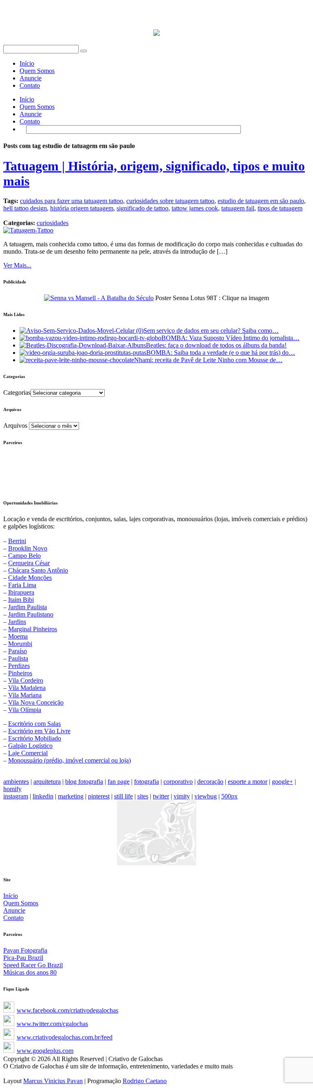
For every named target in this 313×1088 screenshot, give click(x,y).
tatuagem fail (237, 208)
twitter (161, 796)
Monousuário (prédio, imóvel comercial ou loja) (69, 760)
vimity (182, 796)
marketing (71, 796)
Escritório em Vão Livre (39, 731)
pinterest (99, 796)
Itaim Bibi (21, 599)
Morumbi (20, 643)
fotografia (146, 781)
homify (12, 788)
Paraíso (17, 651)
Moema (18, 636)
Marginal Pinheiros (32, 629)
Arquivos (15, 425)
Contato (30, 85)
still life (123, 796)
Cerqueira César (29, 562)
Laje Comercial (28, 753)
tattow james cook (195, 208)
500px (229, 796)
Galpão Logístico (30, 745)
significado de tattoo (142, 208)
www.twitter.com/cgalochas (52, 1023)
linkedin (43, 796)
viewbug (205, 796)
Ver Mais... (17, 265)
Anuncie (31, 78)
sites (142, 796)
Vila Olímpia (24, 709)
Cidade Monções (30, 577)
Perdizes (19, 665)
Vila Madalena (27, 687)
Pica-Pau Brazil (23, 957)
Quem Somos (37, 70)
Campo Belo (24, 555)
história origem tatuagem (81, 208)
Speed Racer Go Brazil (33, 965)
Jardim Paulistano (30, 614)
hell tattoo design (25, 208)
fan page (119, 781)
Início (27, 63)
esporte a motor (247, 781)
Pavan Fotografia (25, 950)
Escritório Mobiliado (34, 738)
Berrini (17, 540)
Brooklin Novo (27, 548)
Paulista (18, 658)
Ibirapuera (21, 592)
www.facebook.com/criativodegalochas (67, 1010)
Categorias (17, 392)
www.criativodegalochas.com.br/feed (64, 1037)
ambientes (16, 781)
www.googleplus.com (45, 1050)
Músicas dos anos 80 (30, 972)
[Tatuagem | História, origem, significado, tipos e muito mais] (28, 230)
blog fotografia (84, 781)
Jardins (17, 621)
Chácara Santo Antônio (38, 570)
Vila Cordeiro (25, 680)
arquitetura (47, 781)
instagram (15, 796)
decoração (210, 781)
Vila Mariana (25, 695)
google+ (282, 781)
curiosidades (52, 222)
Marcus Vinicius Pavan (53, 1080)
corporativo (178, 781)
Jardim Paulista (27, 607)
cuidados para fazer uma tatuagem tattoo (71, 200)
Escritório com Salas (34, 723)
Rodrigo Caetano (145, 1080)
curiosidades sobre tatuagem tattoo (170, 200)
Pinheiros (20, 673)
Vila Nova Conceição (36, 702)
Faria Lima (22, 585)
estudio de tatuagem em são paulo (261, 200)
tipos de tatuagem (280, 208)
